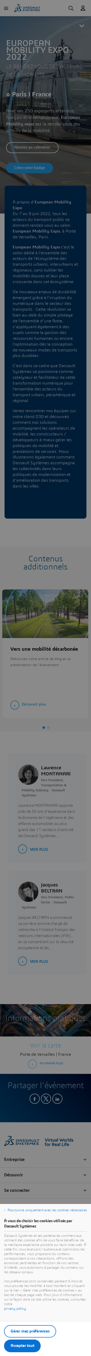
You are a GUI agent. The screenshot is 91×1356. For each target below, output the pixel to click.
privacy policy (15, 1308)
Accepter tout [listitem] (22, 1346)
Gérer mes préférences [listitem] (30, 1331)
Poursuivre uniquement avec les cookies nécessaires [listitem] (47, 1210)
